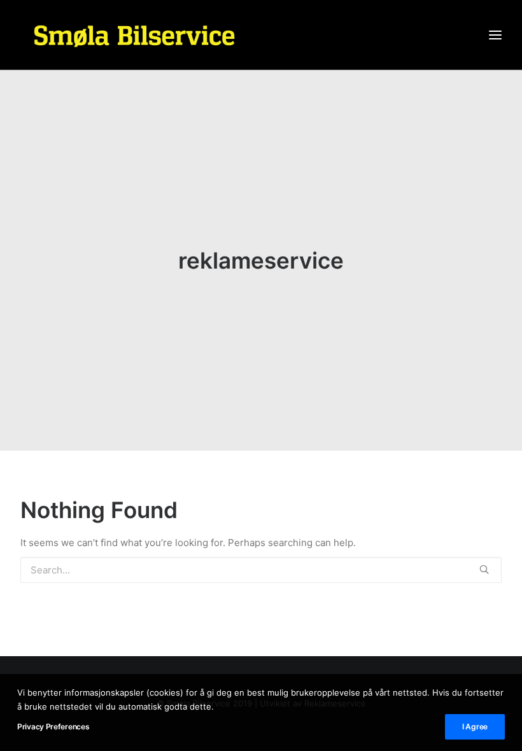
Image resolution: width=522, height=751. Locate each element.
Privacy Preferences (53, 726)
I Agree (475, 726)
